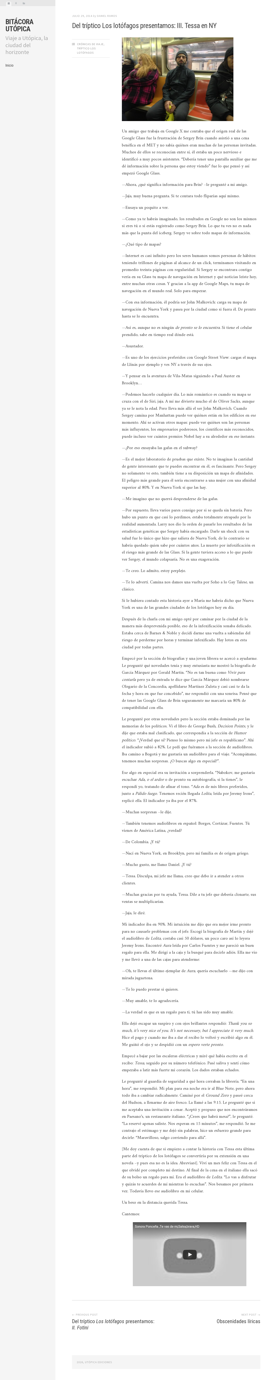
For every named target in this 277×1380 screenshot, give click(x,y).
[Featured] (16, 4)
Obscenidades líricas (238, 1321)
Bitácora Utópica (19, 25)
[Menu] (8, 4)
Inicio (9, 65)
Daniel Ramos (107, 16)
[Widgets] (24, 4)
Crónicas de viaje (90, 44)
